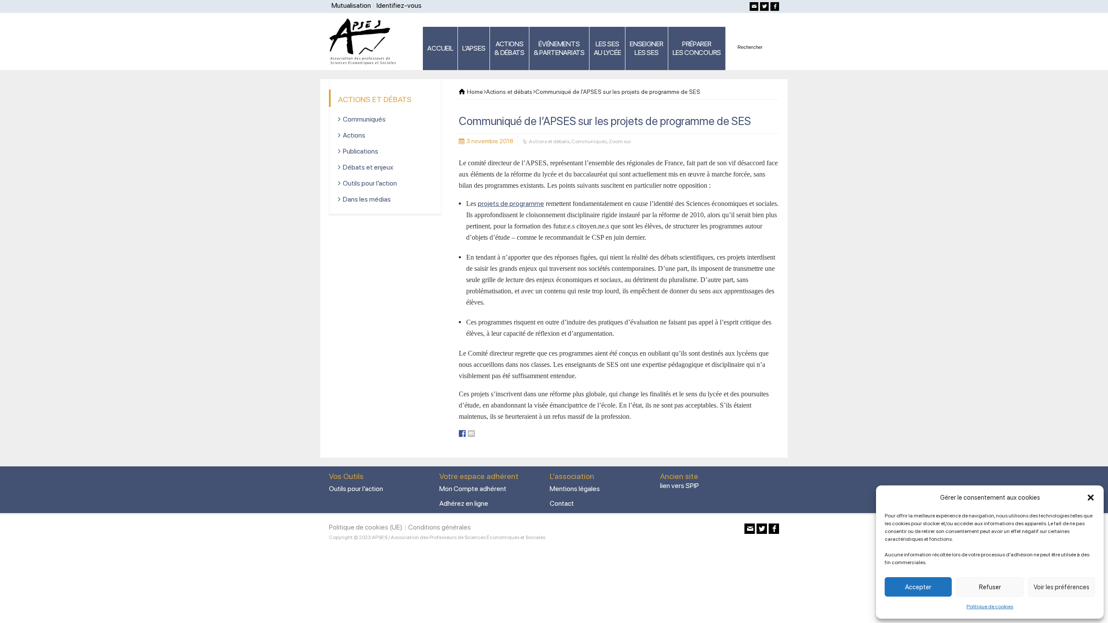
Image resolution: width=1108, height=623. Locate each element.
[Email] (754, 6)
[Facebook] (774, 6)
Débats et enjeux (368, 167)
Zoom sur (620, 141)
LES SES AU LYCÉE (607, 48)
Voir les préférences (1061, 587)
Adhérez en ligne (463, 503)
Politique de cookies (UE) (366, 527)
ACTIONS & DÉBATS (509, 48)
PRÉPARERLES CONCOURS (697, 48)
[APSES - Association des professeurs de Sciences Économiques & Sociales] (365, 41)
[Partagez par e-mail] (471, 433)
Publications (360, 151)
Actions (354, 135)
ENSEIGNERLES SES (646, 48)
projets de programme (511, 203)
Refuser (990, 587)
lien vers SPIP (679, 486)
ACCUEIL (440, 48)
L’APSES (473, 48)
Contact (562, 503)
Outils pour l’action (370, 183)
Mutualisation (351, 5)
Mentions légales (575, 489)
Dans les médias (367, 199)
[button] (1090, 497)
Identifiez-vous (399, 5)
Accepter (918, 587)
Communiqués (589, 141)
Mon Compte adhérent (472, 489)
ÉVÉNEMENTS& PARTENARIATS (559, 48)
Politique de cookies (989, 607)
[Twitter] (764, 6)
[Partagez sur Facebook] (462, 433)
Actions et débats (549, 141)
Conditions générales (439, 527)
